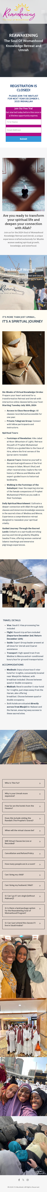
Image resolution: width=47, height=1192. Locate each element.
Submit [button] (23, 139)
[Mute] (42, 606)
